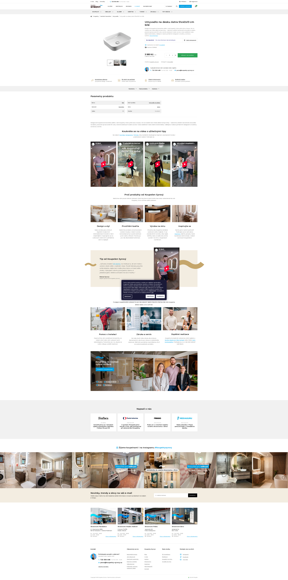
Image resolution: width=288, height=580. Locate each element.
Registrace (194, 1)
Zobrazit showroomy (105, 369)
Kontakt (147, 569)
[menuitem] (97, 11)
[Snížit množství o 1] (166, 55)
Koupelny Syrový (154, 62)
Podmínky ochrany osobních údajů (132, 567)
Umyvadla (170, 62)
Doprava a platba (132, 561)
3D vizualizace (166, 554)
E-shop (137, 6)
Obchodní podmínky (132, 559)
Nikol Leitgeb (180, 340)
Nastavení (128, 296)
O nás (92, 1)
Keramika (121, 107)
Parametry (132, 88)
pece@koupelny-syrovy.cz (185, 70)
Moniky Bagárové (170, 340)
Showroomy (147, 6)
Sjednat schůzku (185, 6)
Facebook (185, 557)
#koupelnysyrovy (163, 447)
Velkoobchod (130, 564)
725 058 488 (115, 1)
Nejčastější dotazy (132, 554)
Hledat (177, 6)
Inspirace (119, 6)
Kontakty (102, 1)
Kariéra (146, 559)
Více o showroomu (111, 536)
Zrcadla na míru (166, 561)
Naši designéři (148, 566)
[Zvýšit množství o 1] (172, 55)
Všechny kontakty (103, 566)
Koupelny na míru (167, 559)
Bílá (123, 102)
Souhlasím (160, 296)
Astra (158, 107)
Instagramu (129, 135)
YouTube (122, 135)
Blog (97, 1)
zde (146, 287)
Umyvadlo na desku (154, 102)
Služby (110, 6)
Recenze (129, 6)
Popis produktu (143, 88)
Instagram (186, 554)
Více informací (153, 35)
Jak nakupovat (131, 557)
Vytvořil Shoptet (193, 577)
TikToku (136, 135)
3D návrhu (116, 264)
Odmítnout (150, 296)
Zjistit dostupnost (191, 40)
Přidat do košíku (187, 55)
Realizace (165, 557)
